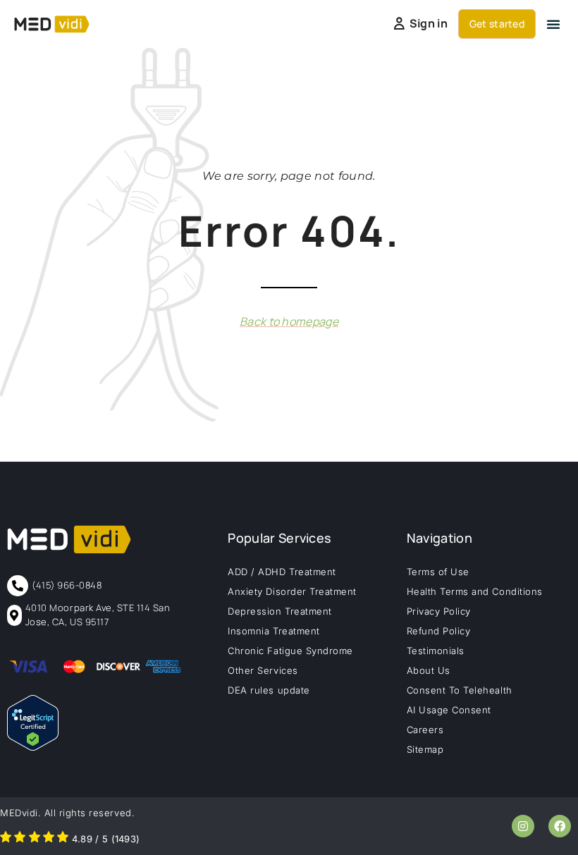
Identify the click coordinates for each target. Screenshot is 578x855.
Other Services (262, 670)
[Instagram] (523, 826)
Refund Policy (439, 630)
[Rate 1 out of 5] (5, 838)
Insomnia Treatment (273, 630)
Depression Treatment (279, 611)
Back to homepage (289, 321)
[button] (553, 24)
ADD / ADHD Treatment (282, 571)
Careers (425, 729)
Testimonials (436, 650)
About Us (428, 670)
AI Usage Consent (449, 709)
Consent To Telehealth (459, 690)
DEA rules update (268, 690)
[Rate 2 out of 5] (19, 838)
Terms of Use (438, 571)
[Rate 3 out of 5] (34, 838)
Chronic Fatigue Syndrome (290, 650)
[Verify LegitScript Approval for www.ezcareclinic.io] (33, 746)
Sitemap (425, 749)
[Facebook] (559, 826)
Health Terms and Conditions (475, 591)
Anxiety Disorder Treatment (292, 591)
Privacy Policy (439, 611)
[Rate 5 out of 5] (62, 838)
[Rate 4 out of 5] (48, 838)
